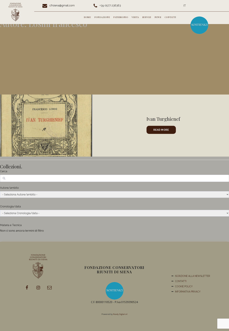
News (158, 17)
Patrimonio (120, 17)
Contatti (170, 17)
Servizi (146, 17)
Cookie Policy (184, 286)
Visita (135, 17)
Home (87, 17)
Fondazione (102, 17)
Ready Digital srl (120, 314)
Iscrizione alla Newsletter (192, 276)
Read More (161, 129)
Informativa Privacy (188, 291)
